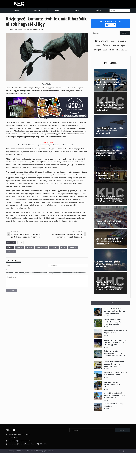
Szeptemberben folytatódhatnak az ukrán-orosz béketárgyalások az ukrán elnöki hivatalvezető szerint (110, 286)
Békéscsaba (101, 41)
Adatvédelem (29, 444)
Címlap (16, 10)
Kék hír (116, 45)
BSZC (105, 50)
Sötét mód (99, 10)
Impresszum (13, 444)
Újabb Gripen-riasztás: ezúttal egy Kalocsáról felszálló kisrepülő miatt (109, 130)
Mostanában (110, 63)
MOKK (63, 247)
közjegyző (54, 247)
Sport (123, 46)
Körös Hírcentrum (15, 29)
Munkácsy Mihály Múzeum (118, 50)
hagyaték (19, 247)
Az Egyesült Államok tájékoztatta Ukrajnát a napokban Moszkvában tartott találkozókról (110, 106)
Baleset (107, 45)
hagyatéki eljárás (41, 247)
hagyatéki (29, 247)
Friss (20, 243)
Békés (113, 41)
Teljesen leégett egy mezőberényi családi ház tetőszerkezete (107, 175)
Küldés (11, 290)
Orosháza (121, 41)
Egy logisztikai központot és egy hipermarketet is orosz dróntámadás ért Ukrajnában (109, 198)
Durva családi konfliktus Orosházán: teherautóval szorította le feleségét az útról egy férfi (110, 83)
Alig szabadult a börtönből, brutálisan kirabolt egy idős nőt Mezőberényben (110, 152)
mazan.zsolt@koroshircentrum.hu (20, 441)
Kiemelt (57, 10)
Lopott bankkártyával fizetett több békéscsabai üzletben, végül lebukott (109, 241)
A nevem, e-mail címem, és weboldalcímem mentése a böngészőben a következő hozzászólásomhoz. (46, 273)
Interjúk (37, 10)
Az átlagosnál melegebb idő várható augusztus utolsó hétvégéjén (109, 264)
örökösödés (72, 247)
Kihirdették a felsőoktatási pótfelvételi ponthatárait (108, 222)
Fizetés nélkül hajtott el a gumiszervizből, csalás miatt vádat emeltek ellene (46, 145)
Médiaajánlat (43, 444)
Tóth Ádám (10, 252)
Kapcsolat (78, 10)
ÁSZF (36, 444)
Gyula (98, 45)
